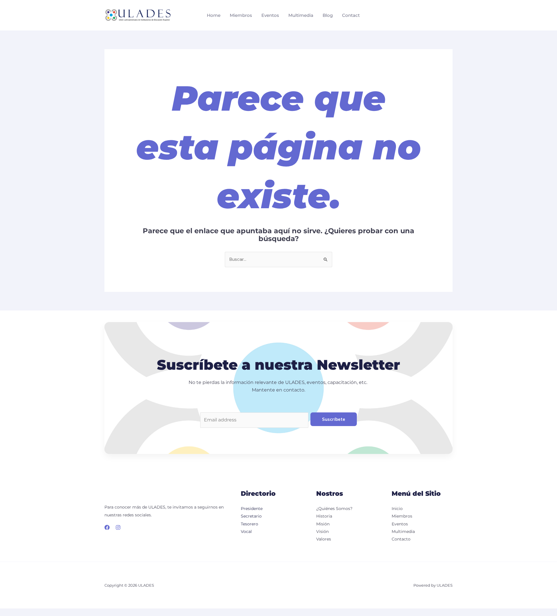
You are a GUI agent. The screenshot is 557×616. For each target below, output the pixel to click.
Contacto (401, 539)
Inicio (397, 508)
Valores (323, 539)
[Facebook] (107, 527)
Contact (351, 15)
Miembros (241, 15)
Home (213, 15)
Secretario (251, 516)
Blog (328, 15)
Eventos (270, 15)
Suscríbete (333, 419)
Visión (322, 531)
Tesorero (249, 524)
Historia (324, 516)
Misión (323, 524)
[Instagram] (118, 527)
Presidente (252, 508)
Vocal (246, 531)
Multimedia (300, 15)
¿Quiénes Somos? (334, 508)
